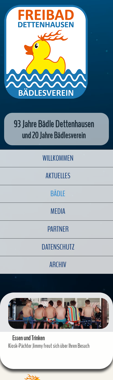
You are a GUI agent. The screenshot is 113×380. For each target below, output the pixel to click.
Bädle (57, 193)
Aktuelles (58, 176)
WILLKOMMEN (58, 158)
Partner (58, 229)
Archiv (57, 264)
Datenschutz (58, 247)
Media (57, 211)
